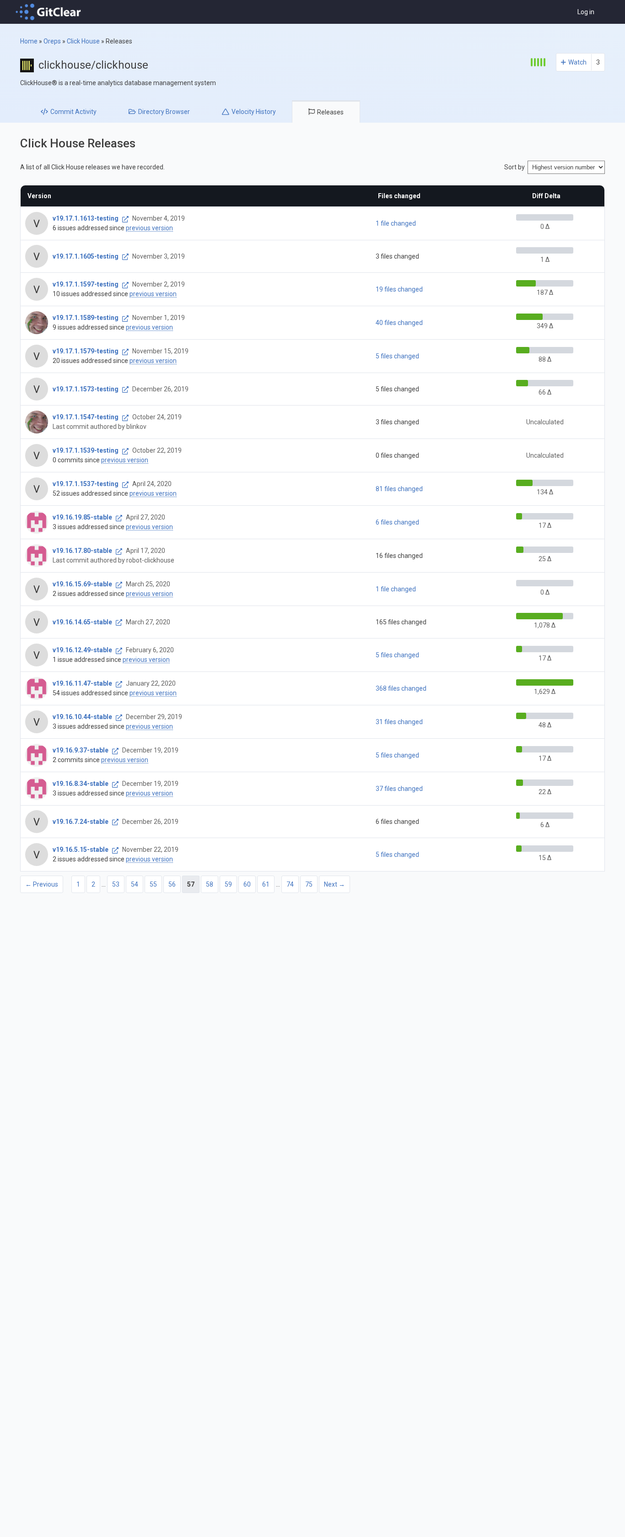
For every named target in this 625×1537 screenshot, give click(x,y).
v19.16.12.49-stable (82, 650)
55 (153, 884)
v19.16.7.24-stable (80, 821)
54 (134, 884)
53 (115, 884)
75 (308, 884)
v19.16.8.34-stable (80, 783)
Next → (334, 884)
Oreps (52, 41)
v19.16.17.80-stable (82, 550)
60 (247, 884)
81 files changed (399, 488)
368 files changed (401, 688)
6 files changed (397, 522)
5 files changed (397, 356)
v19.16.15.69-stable (82, 584)
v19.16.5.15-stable (80, 849)
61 (265, 884)
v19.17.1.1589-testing (86, 317)
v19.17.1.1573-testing (86, 389)
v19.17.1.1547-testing (86, 417)
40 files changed (399, 322)
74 (290, 884)
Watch (577, 62)
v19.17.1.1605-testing (86, 256)
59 (228, 884)
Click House (83, 41)
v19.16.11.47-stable (82, 683)
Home (29, 41)
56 (172, 884)
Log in (585, 12)
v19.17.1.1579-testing (86, 351)
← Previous (41, 884)
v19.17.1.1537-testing (86, 483)
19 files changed (399, 289)
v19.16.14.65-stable (82, 622)
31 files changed (399, 721)
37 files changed (399, 788)
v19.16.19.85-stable (82, 517)
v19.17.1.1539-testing (86, 450)
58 (209, 884)
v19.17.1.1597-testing (86, 284)
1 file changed (396, 223)
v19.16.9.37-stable (80, 750)
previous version (149, 228)
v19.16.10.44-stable (82, 716)
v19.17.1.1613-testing (86, 218)
